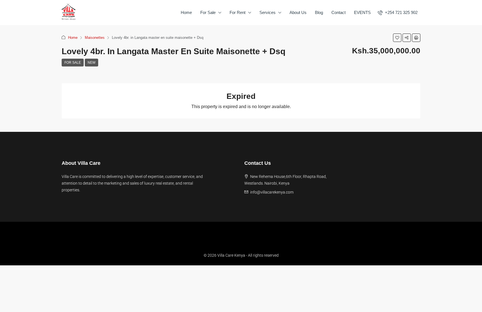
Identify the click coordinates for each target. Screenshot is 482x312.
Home (186, 12)
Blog (319, 12)
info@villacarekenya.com (271, 192)
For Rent (237, 12)
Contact (338, 12)
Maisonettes (95, 37)
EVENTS (362, 12)
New (91, 63)
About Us (298, 12)
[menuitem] (397, 12)
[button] (397, 38)
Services (267, 12)
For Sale (208, 12)
